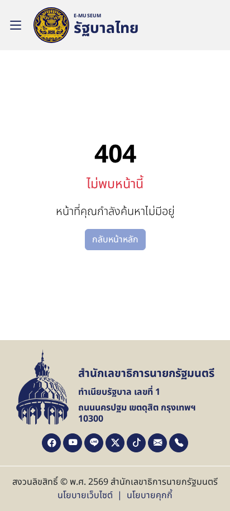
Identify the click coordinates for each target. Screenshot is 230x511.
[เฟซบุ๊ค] (51, 442)
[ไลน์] (93, 442)
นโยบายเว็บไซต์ (85, 495)
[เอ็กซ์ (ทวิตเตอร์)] (115, 442)
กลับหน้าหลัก (115, 239)
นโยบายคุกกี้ (149, 495)
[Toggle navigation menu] (16, 25)
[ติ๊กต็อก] (136, 442)
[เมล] (157, 442)
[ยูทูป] (72, 442)
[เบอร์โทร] (178, 442)
